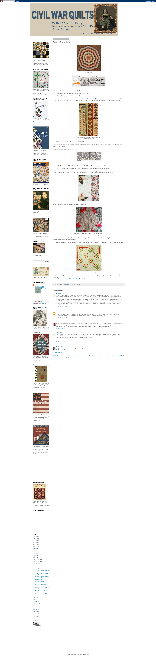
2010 (35, 616)
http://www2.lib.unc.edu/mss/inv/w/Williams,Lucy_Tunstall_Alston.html (69, 278)
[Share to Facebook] (77, 284)
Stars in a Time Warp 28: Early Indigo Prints (42, 577)
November (38, 561)
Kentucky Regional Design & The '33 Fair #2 (44, 288)
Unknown (58, 311)
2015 (35, 557)
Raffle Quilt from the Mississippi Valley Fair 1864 (42, 591)
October (37, 563)
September (38, 565)
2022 (35, 544)
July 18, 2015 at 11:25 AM (62, 306)
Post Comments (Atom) (64, 357)
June (37, 597)
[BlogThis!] (74, 284)
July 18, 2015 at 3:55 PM (61, 317)
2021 (35, 546)
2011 (35, 615)
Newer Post (55, 355)
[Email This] (73, 284)
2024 (35, 540)
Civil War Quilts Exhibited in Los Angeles (41, 585)
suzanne (58, 293)
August (37, 567)
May (37, 599)
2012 (35, 613)
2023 (35, 542)
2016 (35, 555)
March (37, 603)
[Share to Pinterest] (79, 284)
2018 (35, 552)
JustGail (58, 332)
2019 (35, 550)
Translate (44, 303)
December (38, 559)
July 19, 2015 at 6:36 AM (61, 328)
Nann (57, 321)
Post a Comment (58, 352)
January (37, 606)
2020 (35, 548)
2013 (35, 611)
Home (89, 355)
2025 (35, 538)
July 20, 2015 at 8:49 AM (61, 341)
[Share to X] (76, 284)
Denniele (58, 346)
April (37, 601)
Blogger (84, 656)
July (37, 568)
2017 (35, 553)
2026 (35, 536)
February (38, 605)
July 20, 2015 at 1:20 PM (61, 349)
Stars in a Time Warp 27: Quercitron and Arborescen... (42, 582)
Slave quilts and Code (40, 579)
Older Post (122, 355)
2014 (35, 609)
